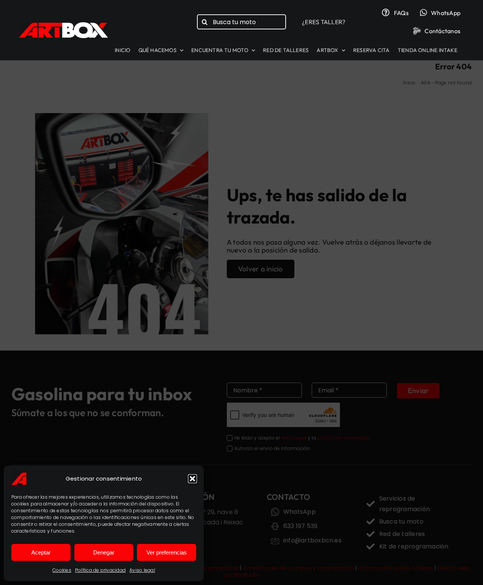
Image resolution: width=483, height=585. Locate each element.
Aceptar (41, 552)
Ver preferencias (166, 552)
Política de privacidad (100, 570)
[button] (192, 478)
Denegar (103, 552)
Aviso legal (142, 570)
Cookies (61, 570)
